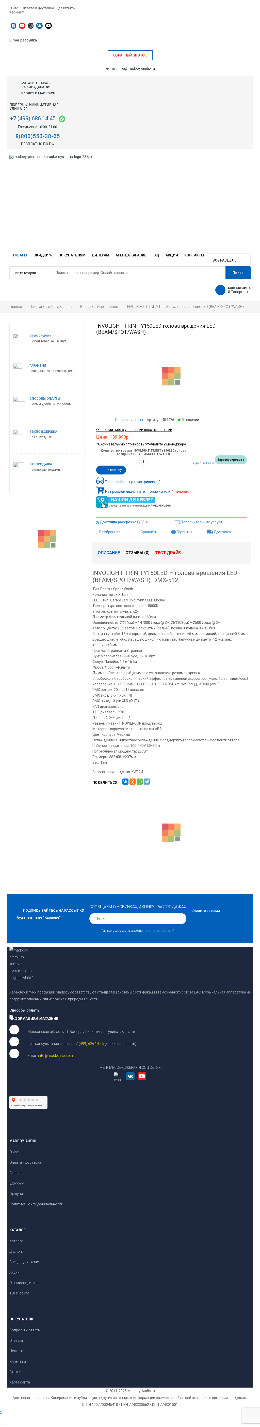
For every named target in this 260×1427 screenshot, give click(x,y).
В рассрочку (40, 336)
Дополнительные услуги (201, 522)
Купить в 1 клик (203, 463)
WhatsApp (62, 119)
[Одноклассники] (132, 782)
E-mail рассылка (23, 40)
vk (39, 26)
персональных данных (158, 930)
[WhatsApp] (140, 782)
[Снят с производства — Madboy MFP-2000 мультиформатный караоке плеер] (34, 538)
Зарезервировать (230, 460)
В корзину (114, 470)
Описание (109, 552)
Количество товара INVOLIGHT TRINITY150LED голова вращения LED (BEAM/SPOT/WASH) (143, 452)
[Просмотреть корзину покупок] (220, 290)
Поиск (238, 273)
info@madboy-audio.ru (136, 68)
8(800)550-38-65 (37, 136)
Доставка (222, 532)
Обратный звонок (130, 55)
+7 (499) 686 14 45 (33, 118)
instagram (31, 26)
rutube (48, 26)
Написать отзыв (129, 420)
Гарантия (184, 532)
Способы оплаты (44, 398)
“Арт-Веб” (243, 1117)
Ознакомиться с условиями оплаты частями (134, 430)
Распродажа (40, 464)
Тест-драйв (168, 552)
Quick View (171, 826)
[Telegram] (147, 782)
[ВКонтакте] (125, 782)
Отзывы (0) (137, 552)
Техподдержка (43, 432)
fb (13, 26)
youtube (22, 26)
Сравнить (149, 532)
